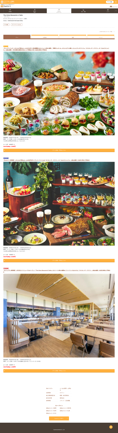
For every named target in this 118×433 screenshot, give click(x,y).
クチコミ (101, 37)
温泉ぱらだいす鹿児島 (65, 408)
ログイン (62, 392)
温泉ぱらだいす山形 (65, 410)
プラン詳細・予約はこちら (59, 150)
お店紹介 (45, 37)
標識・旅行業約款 (64, 395)
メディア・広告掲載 (65, 400)
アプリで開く (110, 1)
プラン (16, 37)
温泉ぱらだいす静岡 (51, 408)
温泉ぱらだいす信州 (51, 410)
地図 (7, 24)
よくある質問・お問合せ (65, 389)
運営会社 (62, 398)
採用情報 (48, 400)
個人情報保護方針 (50, 395)
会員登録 (48, 392)
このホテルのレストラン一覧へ (106, 31)
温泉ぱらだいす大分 (51, 413)
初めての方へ (49, 388)
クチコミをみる (17, 24)
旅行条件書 (49, 398)
